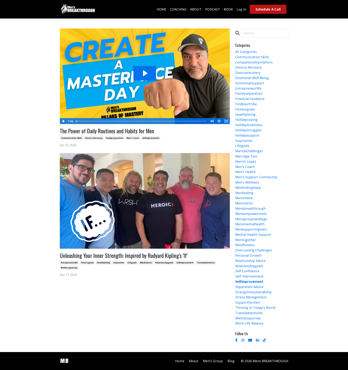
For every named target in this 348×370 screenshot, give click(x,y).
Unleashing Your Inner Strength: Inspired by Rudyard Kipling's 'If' (123, 255)
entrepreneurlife (69, 262)
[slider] (141, 121)
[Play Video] (63, 121)
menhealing (244, 193)
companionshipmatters (254, 62)
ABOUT (196, 9)
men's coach (133, 138)
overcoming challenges (253, 250)
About (193, 361)
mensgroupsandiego (251, 219)
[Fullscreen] (226, 121)
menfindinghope (248, 187)
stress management (251, 297)
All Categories (246, 52)
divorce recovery (94, 138)
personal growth (248, 255)
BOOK (228, 9)
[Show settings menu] (219, 121)
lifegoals (132, 262)
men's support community (256, 177)
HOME (161, 9)
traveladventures (206, 262)
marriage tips (246, 156)
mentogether (245, 240)
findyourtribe (246, 104)
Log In (241, 9)
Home (179, 361)
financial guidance (249, 98)
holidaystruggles (248, 130)
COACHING (178, 9)
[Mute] (212, 121)
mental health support (253, 234)
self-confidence (247, 271)
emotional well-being (252, 78)
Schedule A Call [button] (268, 9)
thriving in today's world (255, 307)
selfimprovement (150, 138)
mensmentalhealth (250, 224)
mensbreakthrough (250, 208)
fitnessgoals (87, 262)
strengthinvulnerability (253, 292)
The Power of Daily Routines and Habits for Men (107, 131)
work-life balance (249, 323)
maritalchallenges (249, 151)
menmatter (244, 203)
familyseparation (114, 138)
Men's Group (213, 361)
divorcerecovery (247, 72)
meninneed (243, 198)
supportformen (247, 302)
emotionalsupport (249, 83)
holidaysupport (247, 135)
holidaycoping (246, 119)
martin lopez (245, 161)
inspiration (118, 262)
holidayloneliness (248, 125)
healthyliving (103, 262)
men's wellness (247, 182)
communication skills (71, 138)
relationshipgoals (164, 262)
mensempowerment (251, 213)
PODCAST (212, 9)
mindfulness (146, 262)
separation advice (249, 287)
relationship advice (250, 260)
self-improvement (249, 276)
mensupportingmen (251, 229)
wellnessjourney (69, 267)
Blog (231, 361)
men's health (245, 172)
